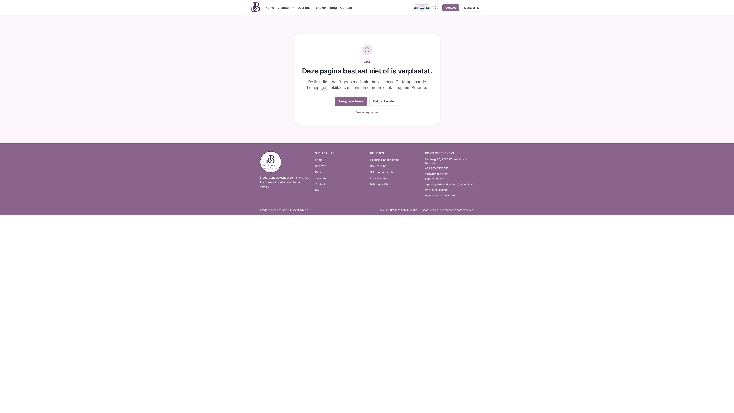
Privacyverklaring (436, 189)
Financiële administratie (384, 159)
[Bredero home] (255, 7)
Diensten (320, 165)
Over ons (320, 172)
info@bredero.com (436, 173)
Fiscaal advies (379, 178)
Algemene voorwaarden (440, 195)
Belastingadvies (380, 184)
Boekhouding (378, 165)
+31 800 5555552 (436, 168)
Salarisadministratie (382, 172)
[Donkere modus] (436, 7)
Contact (320, 184)
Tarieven (320, 178)
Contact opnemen (367, 112)
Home (318, 159)
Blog (318, 190)
